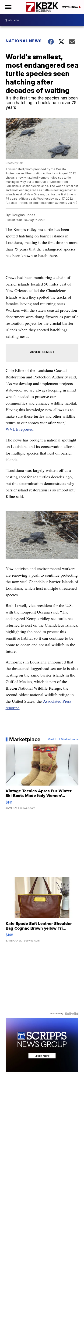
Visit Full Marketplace (63, 739)
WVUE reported (19, 429)
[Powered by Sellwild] (71, 1013)
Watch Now (70, 7)
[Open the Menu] (8, 7)
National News (24, 41)
